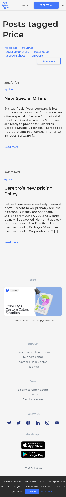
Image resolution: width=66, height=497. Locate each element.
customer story (18, 51)
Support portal (33, 357)
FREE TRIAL (46, 5)
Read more (11, 146)
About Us (33, 394)
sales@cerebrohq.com (33, 389)
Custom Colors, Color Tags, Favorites (33, 320)
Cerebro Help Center (33, 361)
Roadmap (33, 366)
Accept (32, 491)
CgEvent (37, 55)
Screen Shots (16, 55)
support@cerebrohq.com (33, 352)
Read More (47, 491)
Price (9, 89)
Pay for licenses (33, 399)
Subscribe (49, 61)
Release (12, 48)
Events (28, 48)
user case (42, 51)
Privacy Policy (33, 468)
